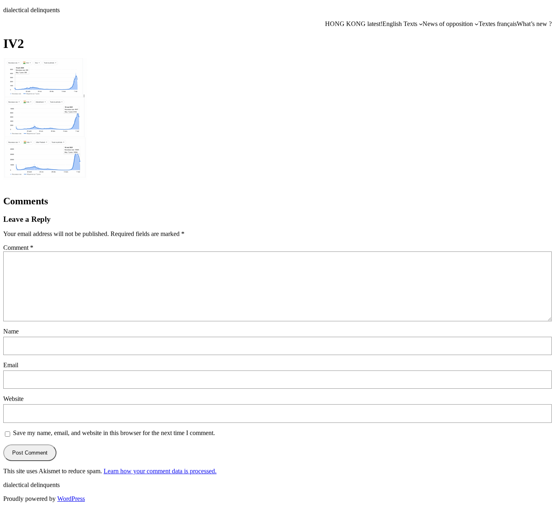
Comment (18, 247)
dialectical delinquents (31, 9)
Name (11, 331)
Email (10, 365)
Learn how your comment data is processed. (160, 471)
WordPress (71, 498)
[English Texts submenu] (421, 24)
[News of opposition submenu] (477, 24)
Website (13, 398)
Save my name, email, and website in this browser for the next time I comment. (114, 432)
